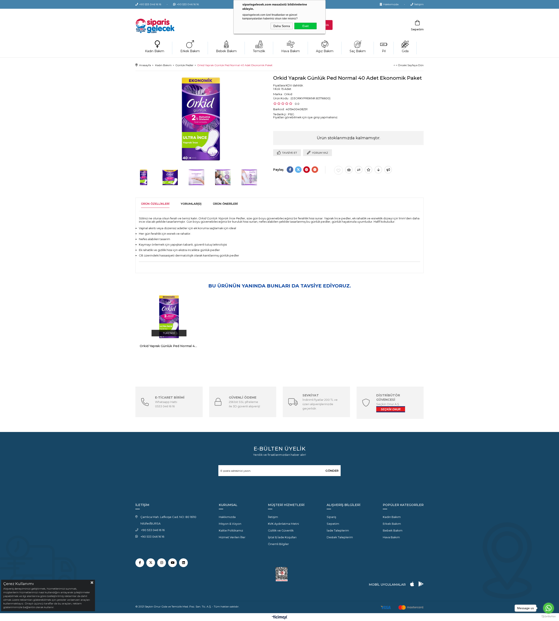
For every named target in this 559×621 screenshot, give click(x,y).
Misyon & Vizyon (230, 523)
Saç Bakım (358, 51)
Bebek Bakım (226, 51)
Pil (384, 51)
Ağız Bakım (324, 51)
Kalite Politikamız (231, 530)
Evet (305, 26)
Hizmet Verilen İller (232, 537)
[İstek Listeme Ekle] (349, 170)
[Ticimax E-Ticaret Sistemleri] (279, 617)
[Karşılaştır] (358, 170)
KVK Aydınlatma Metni (283, 523)
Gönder (331, 470)
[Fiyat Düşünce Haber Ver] (378, 170)
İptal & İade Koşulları (282, 537)
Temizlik (259, 51)
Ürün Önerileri (225, 203)
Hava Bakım (290, 51)
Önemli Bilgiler (278, 544)
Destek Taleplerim (340, 537)
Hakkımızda (391, 4)
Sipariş (331, 517)
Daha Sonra (281, 26)
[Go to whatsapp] (548, 608)
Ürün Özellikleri (155, 203)
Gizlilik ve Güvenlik (281, 530)
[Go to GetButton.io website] (549, 616)
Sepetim (333, 523)
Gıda (405, 51)
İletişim (419, 4)
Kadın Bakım (154, 51)
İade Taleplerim (338, 530)
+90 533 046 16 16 (150, 4)
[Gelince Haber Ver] (388, 170)
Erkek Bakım (190, 51)
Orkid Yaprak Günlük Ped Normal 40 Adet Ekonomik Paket (169, 346)
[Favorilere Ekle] (338, 170)
